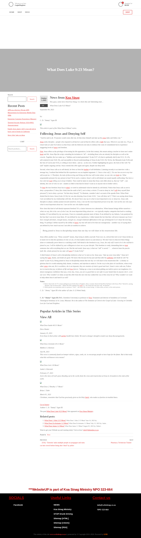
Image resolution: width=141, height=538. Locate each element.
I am (50, 181)
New (90, 298)
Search (10, 95)
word (81, 285)
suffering (110, 258)
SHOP (127, 12)
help (117, 175)
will (116, 190)
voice (46, 266)
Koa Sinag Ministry (86, 411)
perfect (63, 336)
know (77, 223)
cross (104, 138)
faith (101, 142)
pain (49, 258)
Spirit (87, 397)
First (41, 151)
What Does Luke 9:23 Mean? (56, 411)
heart (41, 154)
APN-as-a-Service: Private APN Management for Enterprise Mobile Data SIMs (21, 112)
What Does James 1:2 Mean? (54, 426)
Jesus (42, 142)
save (70, 251)
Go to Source (44, 405)
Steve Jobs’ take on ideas (16, 135)
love (71, 269)
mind (68, 188)
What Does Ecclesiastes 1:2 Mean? (56, 423)
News (48, 435)
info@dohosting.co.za (91, 430)
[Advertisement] (70, 32)
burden (86, 169)
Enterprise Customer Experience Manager (22, 119)
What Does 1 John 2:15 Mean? (55, 420)
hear (43, 188)
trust (126, 245)
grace (56, 147)
